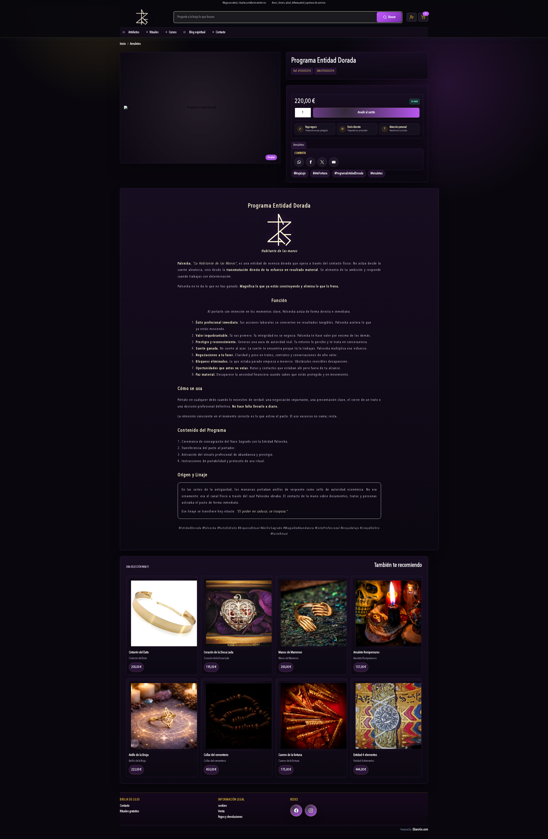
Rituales (154, 32)
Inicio (123, 44)
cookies (222, 806)
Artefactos (133, 32)
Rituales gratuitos (129, 811)
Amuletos (135, 44)
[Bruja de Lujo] (144, 17)
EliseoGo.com (420, 829)
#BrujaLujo (300, 173)
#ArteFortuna (320, 173)
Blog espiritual (197, 32)
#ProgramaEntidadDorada (349, 173)
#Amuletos (377, 173)
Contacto (220, 32)
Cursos (172, 32)
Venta (221, 811)
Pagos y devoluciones (230, 817)
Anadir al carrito (366, 112)
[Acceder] (412, 17)
